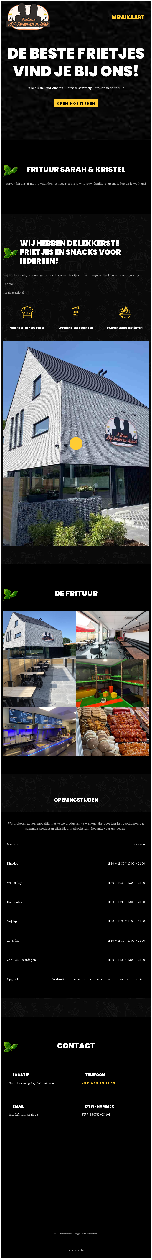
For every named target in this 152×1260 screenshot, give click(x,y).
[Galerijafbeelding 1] (39, 635)
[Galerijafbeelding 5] (39, 731)
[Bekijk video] (76, 443)
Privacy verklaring (76, 1250)
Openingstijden (76, 103)
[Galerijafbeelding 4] (112, 683)
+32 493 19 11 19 (99, 1083)
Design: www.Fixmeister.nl (86, 1234)
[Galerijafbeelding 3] (39, 683)
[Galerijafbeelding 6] (112, 731)
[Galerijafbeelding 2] (112, 635)
